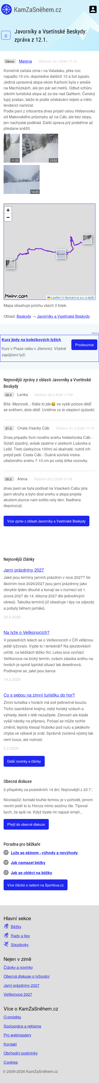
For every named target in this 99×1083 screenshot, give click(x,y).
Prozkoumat (84, 344)
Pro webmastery (17, 1035)
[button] (10, 264)
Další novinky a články (24, 761)
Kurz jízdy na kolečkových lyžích (31, 339)
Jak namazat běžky (28, 862)
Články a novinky (18, 967)
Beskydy (24, 316)
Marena (25, 61)
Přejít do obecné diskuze (26, 824)
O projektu (12, 1017)
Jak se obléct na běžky (31, 872)
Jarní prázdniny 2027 (24, 570)
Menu (93, 9)
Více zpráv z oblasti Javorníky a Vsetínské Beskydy (46, 520)
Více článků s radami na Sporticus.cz (35, 884)
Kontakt (10, 1044)
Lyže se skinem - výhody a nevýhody (44, 852)
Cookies (11, 1062)
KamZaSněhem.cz (31, 9)
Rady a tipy (20, 935)
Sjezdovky (20, 944)
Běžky (16, 926)
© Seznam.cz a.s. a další (78, 297)
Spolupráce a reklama (22, 1026)
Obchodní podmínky (21, 1053)
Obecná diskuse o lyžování (27, 976)
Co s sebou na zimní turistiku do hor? (39, 695)
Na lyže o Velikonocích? (27, 632)
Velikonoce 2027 (18, 994)
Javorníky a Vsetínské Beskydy (63, 316)
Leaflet (55, 297)
